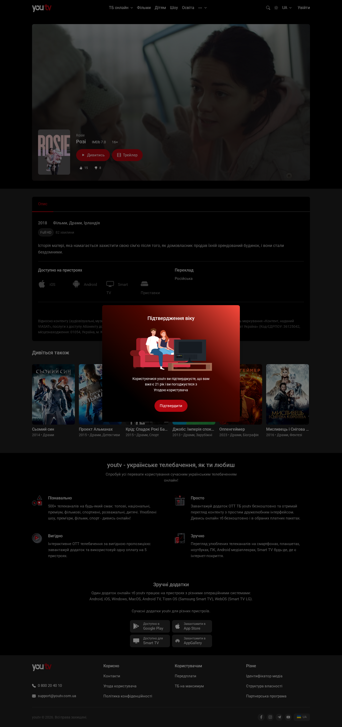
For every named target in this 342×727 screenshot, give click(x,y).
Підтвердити (171, 406)
